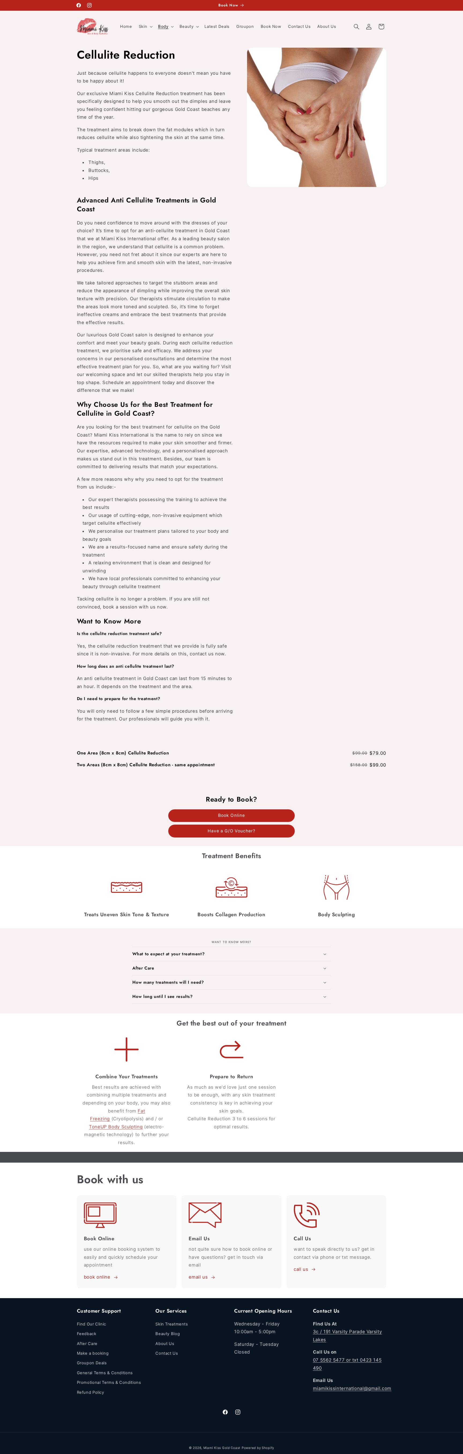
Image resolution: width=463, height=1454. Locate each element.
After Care (87, 1343)
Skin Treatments (171, 1324)
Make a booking (93, 1353)
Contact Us (166, 1353)
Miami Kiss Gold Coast (221, 1448)
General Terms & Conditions (105, 1372)
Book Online (231, 815)
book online (97, 1277)
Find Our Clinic (91, 1324)
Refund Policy (90, 1392)
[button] (145, 26)
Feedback (86, 1333)
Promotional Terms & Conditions (109, 1382)
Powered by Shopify (258, 1448)
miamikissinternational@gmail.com (352, 1388)
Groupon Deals (92, 1363)
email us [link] (198, 1277)
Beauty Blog (167, 1333)
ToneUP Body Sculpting (116, 1126)
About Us (164, 1343)
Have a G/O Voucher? (232, 830)
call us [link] (301, 1269)
